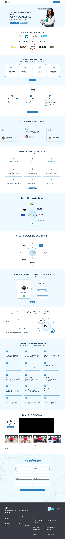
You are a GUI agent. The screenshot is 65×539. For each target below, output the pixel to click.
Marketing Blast (36, 527)
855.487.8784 (7, 521)
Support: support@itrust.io (9, 525)
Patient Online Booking (51, 527)
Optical (15, 1)
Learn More (32, 302)
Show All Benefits (32, 80)
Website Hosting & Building (52, 531)
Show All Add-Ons (32, 188)
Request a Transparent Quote (32, 111)
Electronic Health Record (37, 520)
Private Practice (30, 1)
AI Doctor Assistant (50, 534)
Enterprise (35, 1)
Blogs (20, 519)
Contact (20, 518)
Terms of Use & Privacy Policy (24, 525)
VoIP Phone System (36, 529)
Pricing (43, 1)
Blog (45, 1)
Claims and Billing (50, 518)
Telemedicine (49, 529)
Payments (34, 531)
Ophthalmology (20, 1)
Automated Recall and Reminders (39, 525)
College (39, 1)
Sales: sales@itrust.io (8, 524)
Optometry (25, 1)
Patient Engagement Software (52, 525)
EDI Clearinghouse (50, 522)
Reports (34, 534)
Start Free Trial (56, 1)
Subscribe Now (10, 427)
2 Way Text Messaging (37, 522)
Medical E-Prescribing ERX (51, 520)
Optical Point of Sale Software (38, 518)
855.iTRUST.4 (7, 519)
